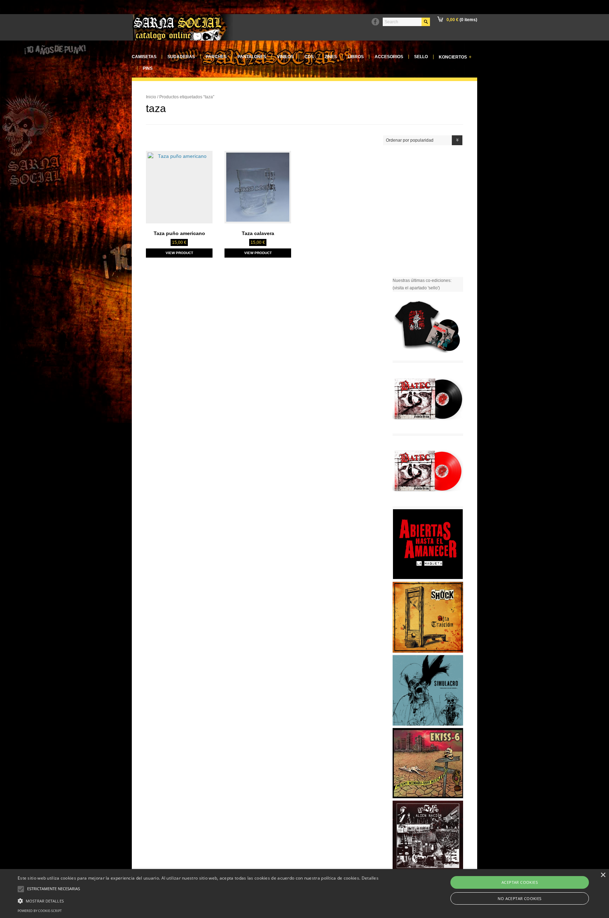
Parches (216, 57)
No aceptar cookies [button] (519, 898)
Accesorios (389, 57)
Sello (421, 57)
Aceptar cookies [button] (520, 882)
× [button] (602, 875)
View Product (179, 253)
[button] (198, 900)
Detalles (370, 878)
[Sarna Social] (182, 39)
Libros (356, 57)
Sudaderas (181, 57)
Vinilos (285, 57)
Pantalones (252, 57)
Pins (148, 68)
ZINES (331, 57)
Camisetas (144, 57)
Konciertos (455, 57)
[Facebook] (375, 22)
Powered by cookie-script (40, 910)
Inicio (151, 96)
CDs (309, 57)
